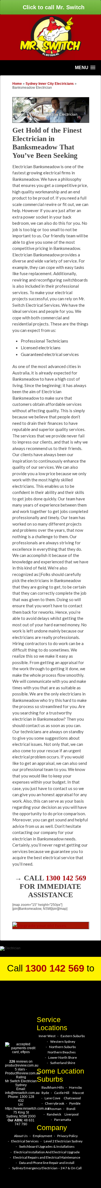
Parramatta (62, 1119)
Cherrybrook (54, 1103)
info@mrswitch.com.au (22, 1093)
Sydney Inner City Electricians (50, 84)
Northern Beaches (62, 1052)
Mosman (54, 1109)
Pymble (75, 1103)
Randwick (54, 1114)
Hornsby (75, 1087)
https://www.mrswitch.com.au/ (27, 1108)
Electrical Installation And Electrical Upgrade (47, 1152)
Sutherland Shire (62, 1063)
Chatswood (72, 1098)
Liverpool (72, 1114)
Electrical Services (25, 1141)
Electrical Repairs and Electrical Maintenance (46, 1157)
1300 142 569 (66, 878)
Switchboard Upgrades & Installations (47, 1146)
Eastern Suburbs (73, 1036)
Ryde (45, 1093)
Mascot (78, 1093)
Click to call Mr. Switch (52, 7)
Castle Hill (61, 1093)
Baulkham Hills (53, 1087)
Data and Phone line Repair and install (46, 1163)
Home (17, 84)
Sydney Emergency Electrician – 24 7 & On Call (47, 1168)
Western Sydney (62, 1041)
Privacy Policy (67, 1136)
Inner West (47, 1036)
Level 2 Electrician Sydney (63, 1141)
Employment (42, 1136)
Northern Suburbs (62, 1047)
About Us (21, 1136)
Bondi (70, 1109)
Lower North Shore (62, 1057)
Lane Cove (52, 1098)
